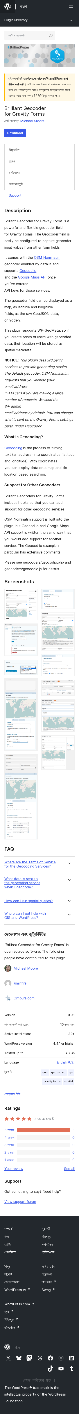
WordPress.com (19, 1304)
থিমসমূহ (46, 1236)
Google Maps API (32, 277)
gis (71, 1072)
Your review (13, 1168)
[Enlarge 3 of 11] (32, 665)
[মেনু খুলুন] (72, 6)
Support (15, 195)
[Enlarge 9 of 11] (68, 685)
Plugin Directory (16, 20)
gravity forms (52, 1081)
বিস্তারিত (14, 150)
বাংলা (17, 1347)
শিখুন (7, 1266)
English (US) (66, 1062)
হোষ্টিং (7, 1244)
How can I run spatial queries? (28, 901)
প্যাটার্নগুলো (48, 1252)
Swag (48, 1290)
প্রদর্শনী (46, 1229)
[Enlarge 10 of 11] (68, 705)
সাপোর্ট (8, 1274)
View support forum (20, 1201)
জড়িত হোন (48, 1266)
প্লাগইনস (47, 1244)
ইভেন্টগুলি (47, 1274)
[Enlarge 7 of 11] (68, 618)
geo (45, 1072)
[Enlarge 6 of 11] (68, 595)
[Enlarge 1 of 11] (32, 595)
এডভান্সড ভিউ (12, 1094)
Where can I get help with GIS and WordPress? (25, 915)
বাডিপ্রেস (11, 1327)
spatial (68, 1081)
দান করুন (49, 1282)
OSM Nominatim (47, 257)
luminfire (20, 983)
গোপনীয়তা (10, 1252)
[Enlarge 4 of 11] (32, 684)
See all (69, 1168)
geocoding (58, 1072)
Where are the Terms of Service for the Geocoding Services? (30, 864)
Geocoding (13, 448)
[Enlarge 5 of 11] (32, 760)
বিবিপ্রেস (11, 1319)
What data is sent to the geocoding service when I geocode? (22, 883)
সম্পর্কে (8, 1229)
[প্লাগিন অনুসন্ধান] (51, 35)
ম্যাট (9, 1312)
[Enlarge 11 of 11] (68, 741)
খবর (6, 1236)
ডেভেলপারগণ (11, 1282)
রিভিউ (12, 161)
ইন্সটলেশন (14, 173)
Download (15, 133)
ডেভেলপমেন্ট (16, 184)
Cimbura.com (24, 998)
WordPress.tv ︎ (17, 1290)
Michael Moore (32, 121)
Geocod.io (28, 270)
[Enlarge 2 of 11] (32, 629)
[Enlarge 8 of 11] (68, 660)
